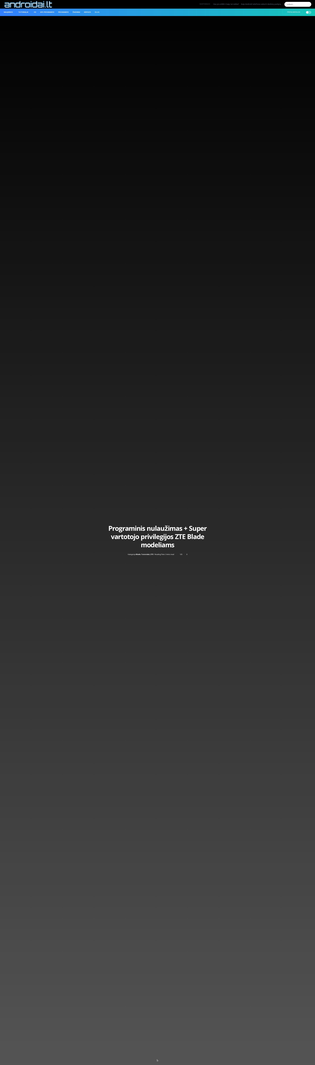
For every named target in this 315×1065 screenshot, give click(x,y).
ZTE (151, 554)
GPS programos (47, 12)
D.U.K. (97, 12)
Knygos (87, 12)
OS (35, 12)
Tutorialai (23, 12)
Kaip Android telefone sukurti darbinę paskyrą (261, 4)
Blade (138, 554)
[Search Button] (308, 4)
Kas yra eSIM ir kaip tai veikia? (226, 4)
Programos (63, 12)
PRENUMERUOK (293, 12)
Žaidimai (76, 12)
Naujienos (8, 12)
